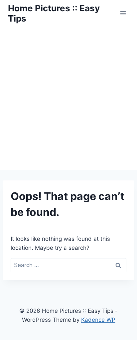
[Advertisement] (68, 98)
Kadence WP (98, 319)
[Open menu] (123, 13)
